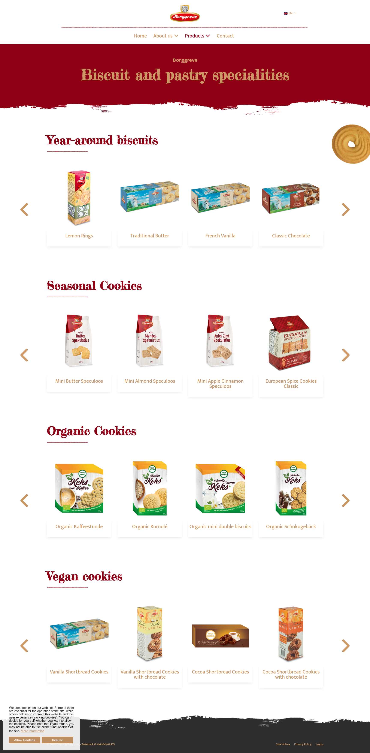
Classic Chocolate (291, 235)
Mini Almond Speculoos (149, 381)
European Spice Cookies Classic (291, 384)
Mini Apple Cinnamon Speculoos (220, 384)
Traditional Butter (149, 235)
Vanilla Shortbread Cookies (79, 672)
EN (290, 13)
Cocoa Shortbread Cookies (220, 672)
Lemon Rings (79, 235)
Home (140, 36)
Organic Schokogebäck (291, 526)
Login (319, 744)
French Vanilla (220, 235)
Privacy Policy (303, 744)
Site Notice (283, 744)
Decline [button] (57, 740)
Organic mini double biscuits (220, 526)
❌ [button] (77, 703)
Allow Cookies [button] (24, 740)
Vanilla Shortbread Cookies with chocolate (150, 674)
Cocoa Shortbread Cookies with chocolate (291, 674)
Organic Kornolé (149, 526)
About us (163, 36)
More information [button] (32, 731)
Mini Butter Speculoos (79, 381)
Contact (225, 36)
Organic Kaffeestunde (79, 526)
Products (194, 36)
